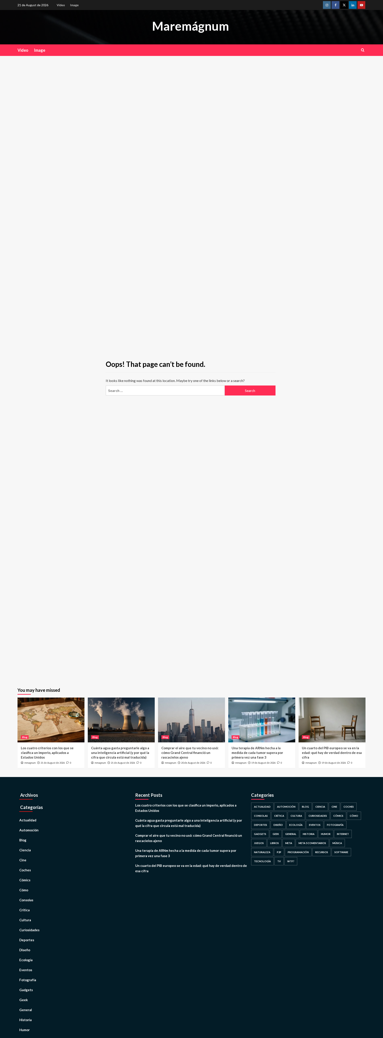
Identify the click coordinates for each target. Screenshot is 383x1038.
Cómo (23, 890)
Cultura (25, 920)
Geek (23, 1000)
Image (74, 5)
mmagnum (30, 762)
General (25, 1010)
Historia (25, 1020)
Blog (24, 737)
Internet (343, 833)
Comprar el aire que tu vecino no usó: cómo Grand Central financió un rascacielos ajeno (190, 752)
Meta (288, 843)
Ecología (26, 960)
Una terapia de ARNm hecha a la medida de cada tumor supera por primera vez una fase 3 (257, 752)
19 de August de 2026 (263, 762)
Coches (25, 870)
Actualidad (27, 820)
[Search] (362, 50)
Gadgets (26, 990)
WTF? (290, 861)
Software (341, 852)
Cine (22, 860)
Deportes (26, 940)
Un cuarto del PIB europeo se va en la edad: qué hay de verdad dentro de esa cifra (332, 752)
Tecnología (262, 861)
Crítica (24, 910)
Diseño (24, 950)
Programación (298, 852)
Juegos (259, 843)
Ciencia (25, 850)
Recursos (321, 852)
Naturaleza (262, 852)
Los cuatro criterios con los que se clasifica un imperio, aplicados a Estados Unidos (47, 752)
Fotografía (27, 980)
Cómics (24, 880)
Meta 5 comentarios (312, 843)
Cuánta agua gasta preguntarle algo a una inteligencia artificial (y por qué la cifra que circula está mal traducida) (120, 752)
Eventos (25, 970)
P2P (279, 852)
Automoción (29, 830)
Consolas (26, 900)
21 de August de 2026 (53, 762)
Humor (24, 1030)
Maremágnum (190, 26)
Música (337, 843)
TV (279, 861)
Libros (274, 843)
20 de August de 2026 (193, 762)
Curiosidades (29, 930)
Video (61, 5)
